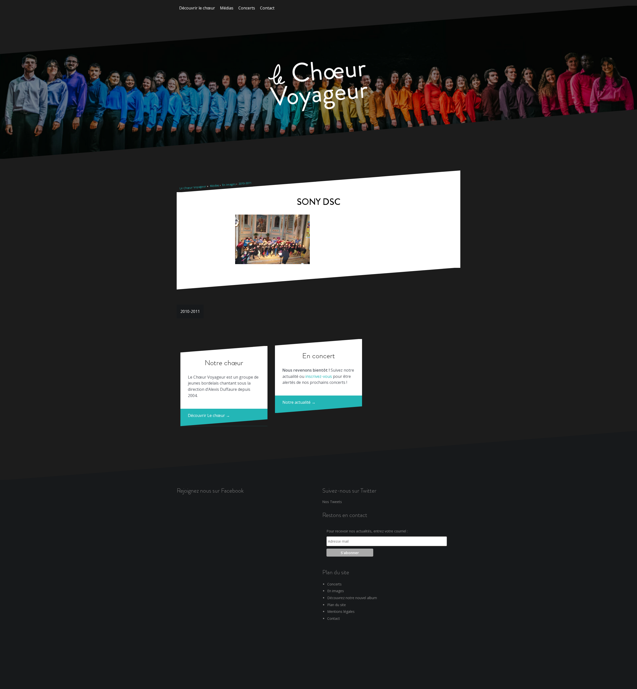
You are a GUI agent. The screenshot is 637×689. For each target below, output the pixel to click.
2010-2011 (245, 183)
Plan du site (336, 604)
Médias (226, 8)
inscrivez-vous (318, 376)
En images (229, 184)
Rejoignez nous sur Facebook (210, 490)
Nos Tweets (332, 501)
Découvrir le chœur (197, 8)
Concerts (246, 8)
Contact (267, 8)
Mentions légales (341, 611)
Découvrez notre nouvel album (352, 597)
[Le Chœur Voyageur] (318, 87)
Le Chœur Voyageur (192, 187)
